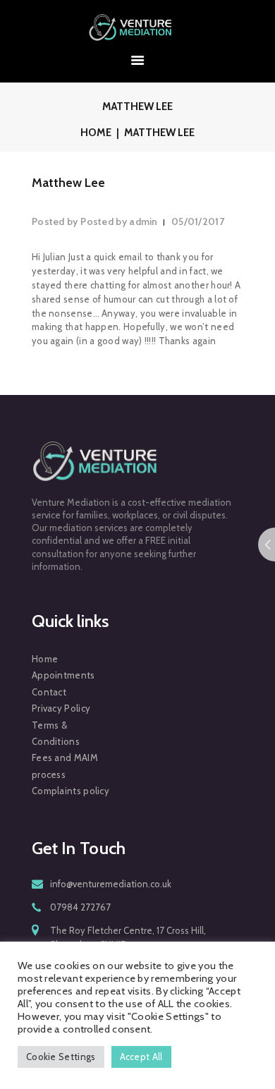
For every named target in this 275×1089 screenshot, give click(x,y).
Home (95, 132)
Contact (49, 692)
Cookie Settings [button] (61, 1056)
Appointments (63, 675)
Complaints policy (70, 790)
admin (120, 221)
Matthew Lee (68, 182)
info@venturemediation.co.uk (110, 883)
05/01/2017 (197, 221)
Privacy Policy (61, 708)
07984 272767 (80, 907)
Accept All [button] (141, 1056)
